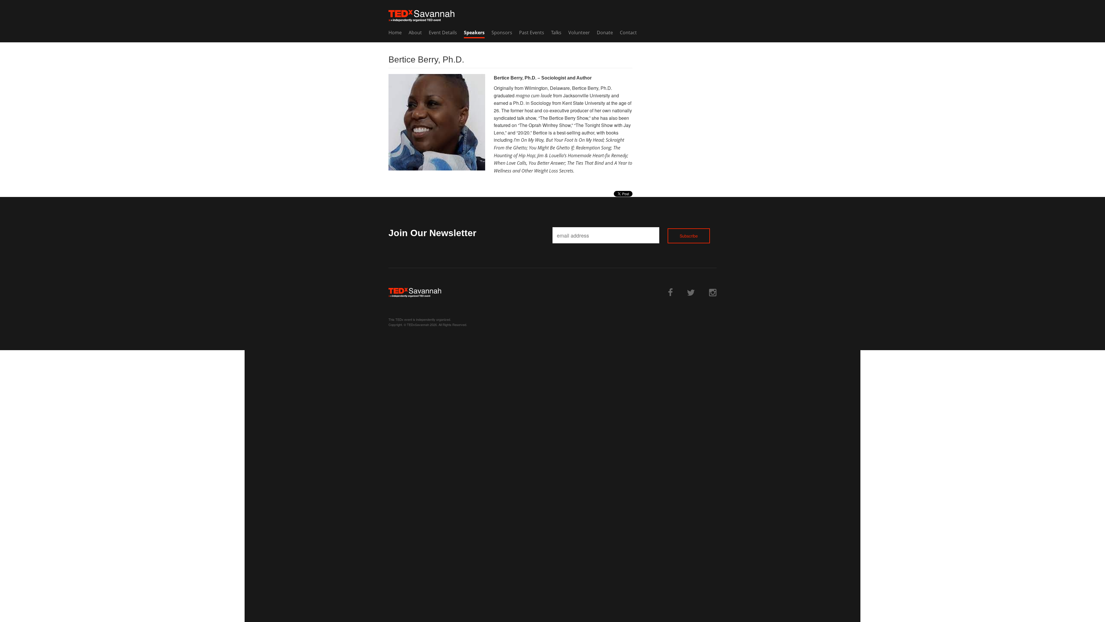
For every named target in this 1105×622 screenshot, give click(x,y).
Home (395, 32)
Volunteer (579, 32)
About (415, 32)
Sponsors (501, 32)
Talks (556, 32)
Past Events (531, 32)
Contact (628, 32)
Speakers (474, 32)
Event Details (443, 32)
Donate (605, 32)
